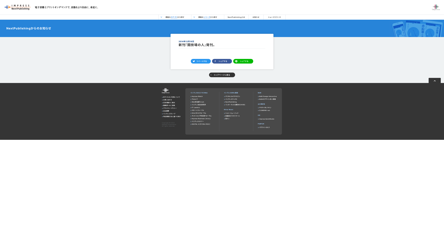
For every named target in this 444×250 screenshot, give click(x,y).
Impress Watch (197, 96)
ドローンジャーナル (198, 110)
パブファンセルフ (264, 127)
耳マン (227, 119)
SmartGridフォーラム (199, 113)
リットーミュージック (231, 113)
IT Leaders (196, 107)
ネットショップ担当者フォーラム (201, 116)
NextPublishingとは (236, 17)
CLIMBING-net (264, 110)
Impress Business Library (201, 118)
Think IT (195, 99)
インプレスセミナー (198, 121)
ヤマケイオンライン (265, 107)
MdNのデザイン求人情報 (267, 99)
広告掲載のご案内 (169, 102)
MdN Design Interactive (268, 96)
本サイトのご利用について (171, 97)
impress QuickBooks (266, 119)
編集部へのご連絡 (169, 105)
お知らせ (256, 17)
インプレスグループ (169, 114)
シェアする (223, 61)
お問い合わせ (167, 100)
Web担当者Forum (198, 102)
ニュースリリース (274, 17)
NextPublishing (231, 102)
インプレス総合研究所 (199, 105)
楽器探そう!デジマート (232, 116)
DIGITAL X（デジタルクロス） (201, 124)
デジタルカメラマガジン (232, 96)
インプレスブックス (231, 99)
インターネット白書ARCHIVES (235, 105)
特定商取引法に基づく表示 (172, 116)
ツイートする (201, 61)
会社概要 (166, 111)
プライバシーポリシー (170, 108)
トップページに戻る (222, 75)
